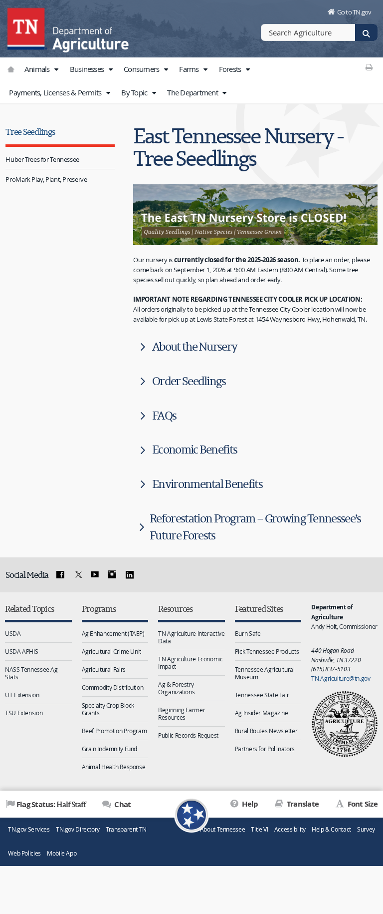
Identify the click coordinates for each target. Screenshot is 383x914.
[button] (56, 69)
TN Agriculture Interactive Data (191, 637)
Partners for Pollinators (265, 749)
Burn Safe (248, 633)
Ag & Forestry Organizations (176, 688)
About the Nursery (194, 346)
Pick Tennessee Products (267, 651)
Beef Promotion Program (114, 731)
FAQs (164, 415)
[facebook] (60, 574)
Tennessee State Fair (262, 695)
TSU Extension (23, 713)
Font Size (362, 804)
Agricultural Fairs (104, 669)
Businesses (88, 69)
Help (249, 804)
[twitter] (77, 574)
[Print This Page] (369, 67)
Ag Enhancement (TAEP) (113, 633)
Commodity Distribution (113, 687)
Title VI (259, 829)
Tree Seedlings (29, 131)
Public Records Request (188, 735)
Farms (189, 69)
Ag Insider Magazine (261, 713)
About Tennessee (222, 829)
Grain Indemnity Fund (110, 749)
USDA (13, 633)
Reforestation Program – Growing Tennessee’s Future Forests (255, 526)
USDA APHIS (21, 651)
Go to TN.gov (354, 11)
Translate (302, 804)
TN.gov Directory (78, 829)
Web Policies (24, 853)
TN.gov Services (28, 829)
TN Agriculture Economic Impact (190, 662)
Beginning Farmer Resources (181, 713)
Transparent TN (126, 829)
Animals (37, 69)
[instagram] (112, 574)
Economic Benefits (194, 449)
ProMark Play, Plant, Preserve (46, 179)
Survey (366, 829)
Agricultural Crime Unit (111, 651)
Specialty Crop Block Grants (108, 709)
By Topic (135, 92)
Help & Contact (331, 829)
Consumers (142, 69)
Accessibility (290, 829)
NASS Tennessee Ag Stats (31, 673)
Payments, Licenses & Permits (56, 92)
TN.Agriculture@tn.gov (340, 678)
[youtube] (94, 574)
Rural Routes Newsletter (266, 731)
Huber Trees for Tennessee (42, 159)
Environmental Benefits (207, 483)
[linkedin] (129, 574)
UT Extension (22, 695)
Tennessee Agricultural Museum (265, 673)
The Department (193, 92)
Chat (122, 804)
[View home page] (27, 27)
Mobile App (61, 853)
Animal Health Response (114, 767)
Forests (231, 69)
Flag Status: (51, 804)
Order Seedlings (189, 381)
